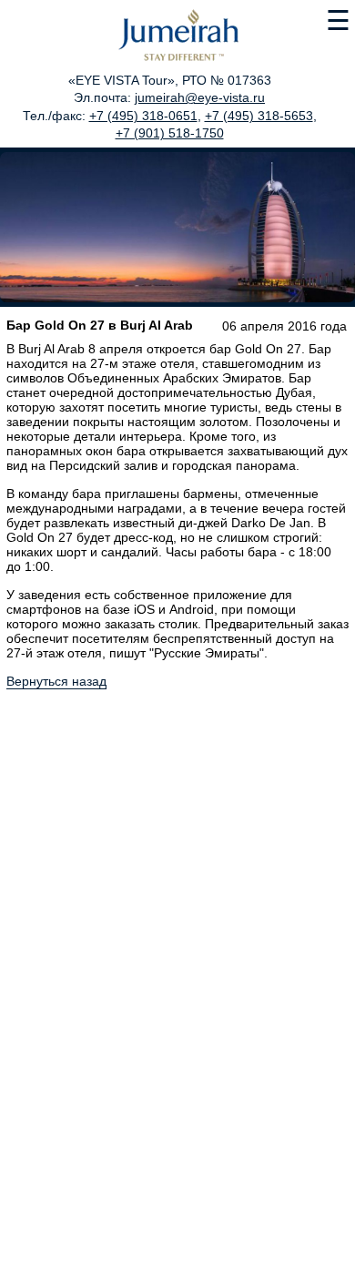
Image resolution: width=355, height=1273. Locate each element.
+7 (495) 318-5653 (259, 115)
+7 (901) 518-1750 (170, 133)
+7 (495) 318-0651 (143, 115)
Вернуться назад (56, 681)
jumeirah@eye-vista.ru (200, 97)
